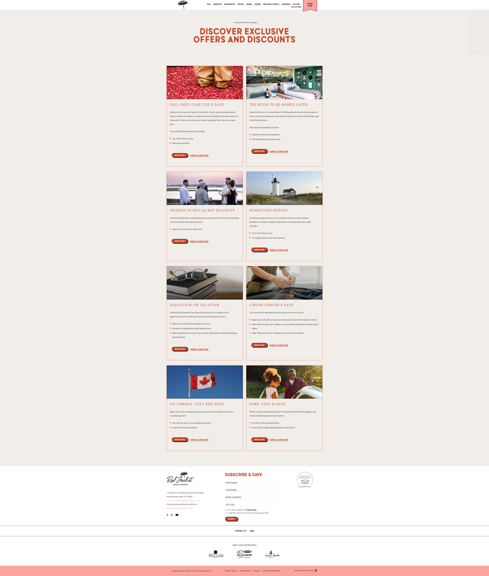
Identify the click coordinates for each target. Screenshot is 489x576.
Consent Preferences (271, 571)
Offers (258, 4)
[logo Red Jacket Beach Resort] (183, 5)
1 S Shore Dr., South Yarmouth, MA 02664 (185, 493)
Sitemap (256, 571)
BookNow (310, 4)
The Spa (240, 4)
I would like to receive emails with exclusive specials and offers (248, 513)
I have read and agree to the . (242, 510)
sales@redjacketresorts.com (180, 508)
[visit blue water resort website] (216, 554)
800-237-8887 (296, 7)
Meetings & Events (271, 4)
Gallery (296, 4)
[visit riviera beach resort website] (244, 554)
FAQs (252, 531)
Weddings (286, 4)
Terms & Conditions (199, 155)
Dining (249, 4)
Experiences (229, 4)
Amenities (217, 4)
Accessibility (245, 571)
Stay (209, 4)
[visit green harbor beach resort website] (272, 554)
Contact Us (240, 531)
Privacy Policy (251, 510)
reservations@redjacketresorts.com (183, 500)
